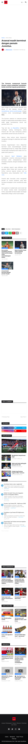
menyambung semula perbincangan (12, 111)
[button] (2, 2)
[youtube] (19, 729)
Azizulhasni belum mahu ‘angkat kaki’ (13, 484)
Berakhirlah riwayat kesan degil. (19, 456)
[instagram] (15, 729)
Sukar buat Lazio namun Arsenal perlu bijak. (7, 598)
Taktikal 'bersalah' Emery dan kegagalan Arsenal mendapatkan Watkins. (7, 581)
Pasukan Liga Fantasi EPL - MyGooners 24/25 (15, 503)
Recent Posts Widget (5, 530)
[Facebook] (3, 233)
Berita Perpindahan (16, 229)
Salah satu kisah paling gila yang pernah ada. (19, 464)
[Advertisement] (14, 21)
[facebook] (9, 729)
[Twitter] (6, 233)
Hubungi (14, 738)
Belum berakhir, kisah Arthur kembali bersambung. (20, 251)
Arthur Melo (9, 37)
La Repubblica (15, 128)
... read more (13, 508)
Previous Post (5, 417)
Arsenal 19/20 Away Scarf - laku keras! (20, 635)
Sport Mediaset (17, 156)
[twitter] (12, 729)
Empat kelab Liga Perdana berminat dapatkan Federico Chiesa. (20, 581)
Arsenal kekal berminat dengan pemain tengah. (6, 272)
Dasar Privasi (19, 736)
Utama (6, 736)
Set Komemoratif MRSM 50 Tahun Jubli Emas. (20, 619)
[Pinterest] (13, 233)
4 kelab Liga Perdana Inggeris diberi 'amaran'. (18, 472)
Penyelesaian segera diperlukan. (20, 597)
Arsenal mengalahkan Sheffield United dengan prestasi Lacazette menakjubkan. (20, 659)
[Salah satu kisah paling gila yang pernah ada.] (6, 466)
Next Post (23, 417)
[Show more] (20, 233)
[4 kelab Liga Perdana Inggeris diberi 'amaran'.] (6, 474)
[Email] (17, 233)
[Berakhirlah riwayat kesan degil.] (6, 458)
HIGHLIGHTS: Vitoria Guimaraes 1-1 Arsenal (7, 677)
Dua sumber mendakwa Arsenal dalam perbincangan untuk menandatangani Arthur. (7, 253)
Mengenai (12, 736)
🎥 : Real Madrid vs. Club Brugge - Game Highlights (20, 677)
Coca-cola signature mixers (7, 635)
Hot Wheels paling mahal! (6, 618)
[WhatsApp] (10, 233)
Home (3, 37)
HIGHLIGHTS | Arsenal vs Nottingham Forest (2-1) (7, 658)
